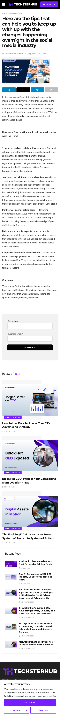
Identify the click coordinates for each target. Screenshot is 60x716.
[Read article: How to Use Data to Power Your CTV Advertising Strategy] (30, 400)
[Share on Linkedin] (9, 89)
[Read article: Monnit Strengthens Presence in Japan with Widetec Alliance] (11, 645)
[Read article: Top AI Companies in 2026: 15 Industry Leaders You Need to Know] (11, 577)
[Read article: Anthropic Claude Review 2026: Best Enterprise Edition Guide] (11, 564)
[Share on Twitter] (23, 89)
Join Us (50, 4)
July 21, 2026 (25, 584)
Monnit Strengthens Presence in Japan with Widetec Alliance (36, 643)
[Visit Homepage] (22, 4)
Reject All (43, 710)
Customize (15, 710)
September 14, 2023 (37, 53)
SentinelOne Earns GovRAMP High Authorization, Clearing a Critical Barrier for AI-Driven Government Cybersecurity (36, 593)
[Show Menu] (3, 4)
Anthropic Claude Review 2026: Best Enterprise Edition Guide (36, 563)
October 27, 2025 (9, 431)
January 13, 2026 (27, 602)
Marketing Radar (15, 13)
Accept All (30, 702)
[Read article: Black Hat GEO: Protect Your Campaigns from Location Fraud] (30, 456)
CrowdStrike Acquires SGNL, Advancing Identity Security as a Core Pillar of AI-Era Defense (37, 611)
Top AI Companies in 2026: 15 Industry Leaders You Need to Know (35, 577)
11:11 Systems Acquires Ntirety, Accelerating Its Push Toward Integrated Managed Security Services (35, 627)
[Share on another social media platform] (51, 89)
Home (4, 13)
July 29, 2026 (25, 568)
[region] (30, 698)
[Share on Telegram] (37, 89)
